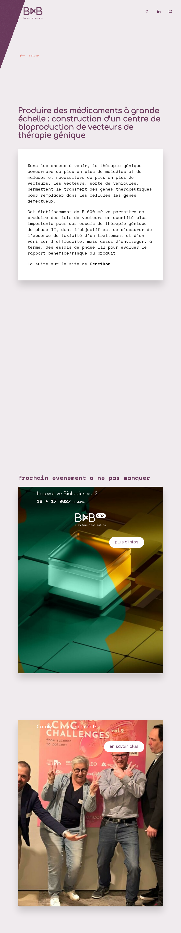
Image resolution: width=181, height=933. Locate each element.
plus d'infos (126, 542)
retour (34, 55)
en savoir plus (124, 746)
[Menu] (12, 12)
